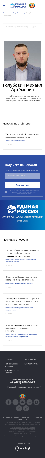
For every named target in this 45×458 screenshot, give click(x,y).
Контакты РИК (31, 364)
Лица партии (30, 360)
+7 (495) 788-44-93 (22, 382)
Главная (6, 13)
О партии (9, 360)
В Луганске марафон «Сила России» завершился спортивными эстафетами (22, 328)
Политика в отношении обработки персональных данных (22, 432)
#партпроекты (31, 259)
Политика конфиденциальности (22, 429)
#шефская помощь (13, 262)
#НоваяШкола (20, 259)
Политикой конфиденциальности (26, 192)
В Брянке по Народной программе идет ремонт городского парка (21, 278)
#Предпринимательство (24, 308)
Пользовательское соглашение (22, 427)
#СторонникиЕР (20, 334)
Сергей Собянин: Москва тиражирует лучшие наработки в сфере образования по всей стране (23, 253)
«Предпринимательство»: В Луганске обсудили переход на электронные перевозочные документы (22, 301)
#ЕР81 (8, 140)
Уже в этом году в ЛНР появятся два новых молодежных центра (22, 135)
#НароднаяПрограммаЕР (24, 283)
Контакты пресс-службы (12, 371)
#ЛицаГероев (19, 140)
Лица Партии (17, 13)
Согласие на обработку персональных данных (22, 436)
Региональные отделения (11, 365)
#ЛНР (12, 140)
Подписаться (22, 185)
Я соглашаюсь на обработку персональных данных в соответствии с (24, 192)
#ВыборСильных (12, 337)
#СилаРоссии (32, 334)
